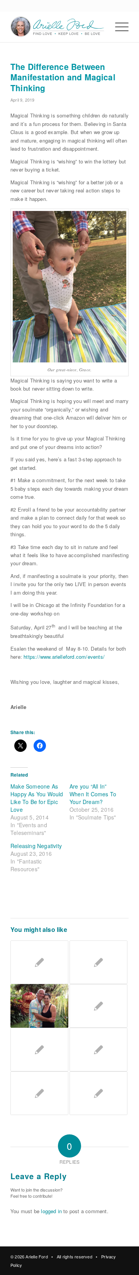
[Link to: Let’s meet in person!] (39, 1049)
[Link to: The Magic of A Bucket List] (39, 1006)
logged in (51, 1211)
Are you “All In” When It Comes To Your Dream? (93, 794)
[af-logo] (57, 26)
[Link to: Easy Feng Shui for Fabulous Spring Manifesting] (98, 1006)
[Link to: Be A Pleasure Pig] (39, 962)
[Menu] (118, 26)
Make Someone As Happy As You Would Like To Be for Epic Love (36, 797)
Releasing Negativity (36, 846)
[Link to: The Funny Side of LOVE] (98, 1093)
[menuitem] (118, 26)
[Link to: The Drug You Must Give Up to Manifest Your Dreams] (98, 1049)
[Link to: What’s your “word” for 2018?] (39, 1093)
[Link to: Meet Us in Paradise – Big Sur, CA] (98, 962)
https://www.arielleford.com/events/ (64, 656)
